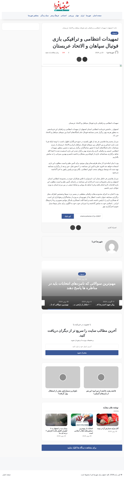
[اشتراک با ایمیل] (84, 59)
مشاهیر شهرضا (33, 15)
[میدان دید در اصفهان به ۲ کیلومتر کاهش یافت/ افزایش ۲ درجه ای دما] (56, 420)
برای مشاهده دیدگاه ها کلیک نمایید (81, 447)
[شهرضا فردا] (62, 5)
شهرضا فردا (110, 52)
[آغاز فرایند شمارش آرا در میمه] (107, 420)
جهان (77, 15)
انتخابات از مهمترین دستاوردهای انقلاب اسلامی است (83, 430)
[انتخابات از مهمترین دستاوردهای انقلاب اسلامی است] (82, 420)
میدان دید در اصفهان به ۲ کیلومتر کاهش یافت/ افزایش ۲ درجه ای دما (56, 430)
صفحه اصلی (97, 15)
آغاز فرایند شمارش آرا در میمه (107, 428)
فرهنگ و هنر (54, 15)
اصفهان (110, 28)
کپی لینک (68, 216)
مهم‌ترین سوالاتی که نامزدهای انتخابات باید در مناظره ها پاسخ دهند (82, 285)
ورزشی (71, 15)
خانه (115, 28)
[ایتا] (13, 474)
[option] (82, 285)
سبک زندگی (44, 15)
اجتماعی (64, 15)
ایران (82, 15)
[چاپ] (79, 59)
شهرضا (88, 15)
